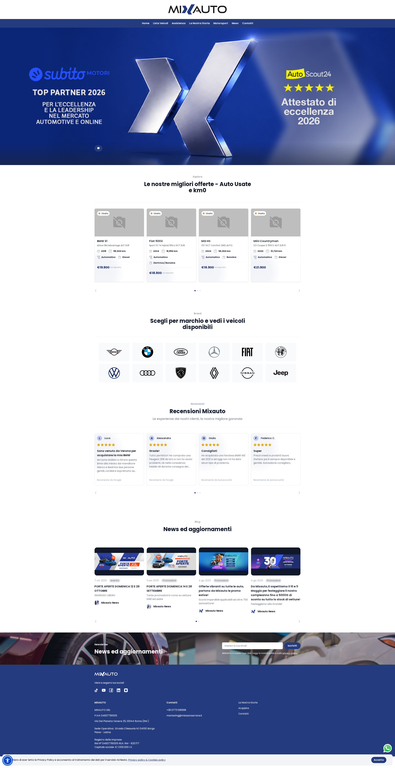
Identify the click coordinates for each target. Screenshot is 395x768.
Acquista (243, 708)
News (235, 23)
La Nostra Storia (199, 23)
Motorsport (220, 23)
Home (145, 23)
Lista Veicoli (160, 23)
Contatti (247, 23)
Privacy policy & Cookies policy (147, 760)
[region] (197, 250)
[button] (7, 760)
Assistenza (178, 23)
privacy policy (290, 653)
